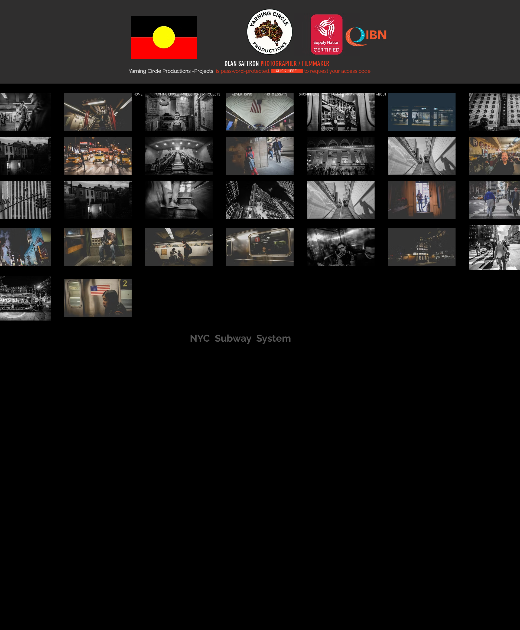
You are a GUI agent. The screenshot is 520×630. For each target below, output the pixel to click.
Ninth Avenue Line (265, 408)
